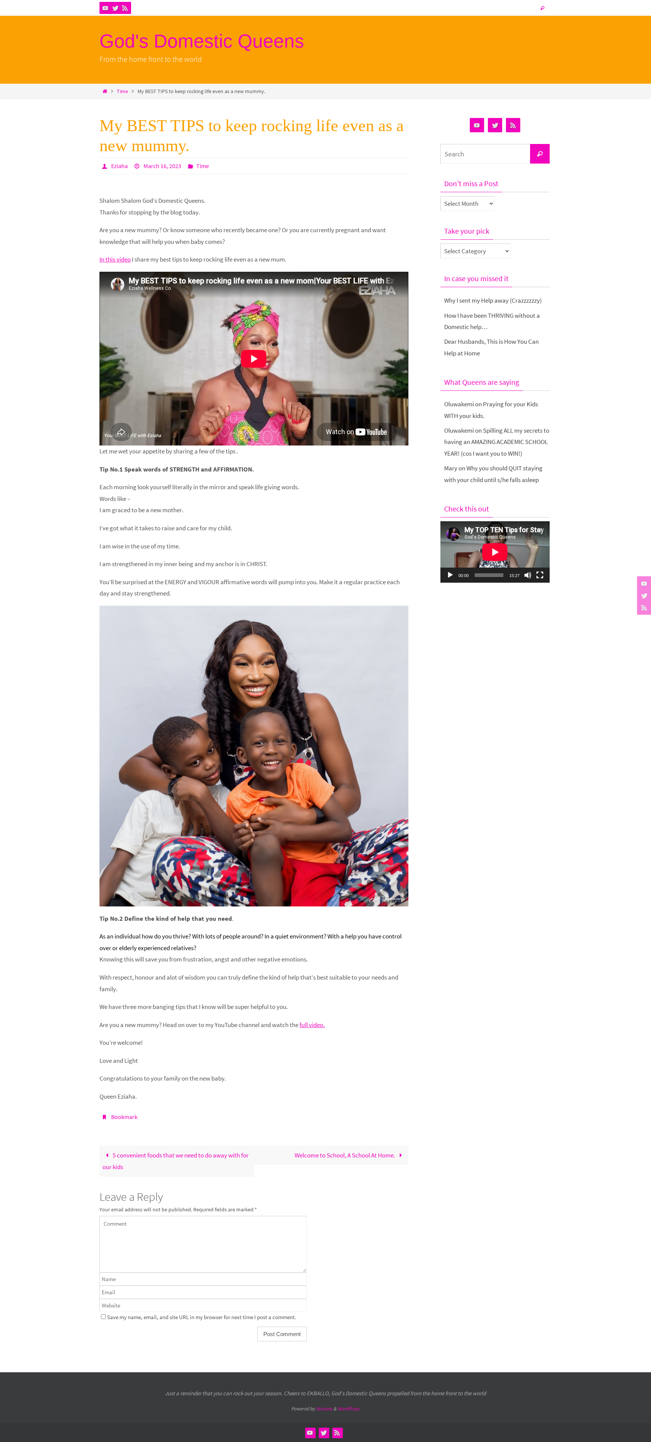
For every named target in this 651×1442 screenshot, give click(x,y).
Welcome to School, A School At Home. (345, 1155)
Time (122, 91)
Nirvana (324, 1408)
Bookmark (124, 1117)
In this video (115, 259)
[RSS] (125, 8)
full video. (312, 1025)
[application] (495, 552)
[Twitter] (115, 8)
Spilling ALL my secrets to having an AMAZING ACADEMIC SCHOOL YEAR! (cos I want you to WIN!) (496, 442)
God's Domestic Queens (201, 41)
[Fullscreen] (540, 575)
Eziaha (119, 166)
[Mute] (528, 575)
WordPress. (349, 1408)
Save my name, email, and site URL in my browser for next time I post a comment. (201, 1317)
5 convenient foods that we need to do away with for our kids (175, 1161)
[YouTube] (105, 8)
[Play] (450, 575)
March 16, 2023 (162, 166)
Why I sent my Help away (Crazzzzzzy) (493, 300)
